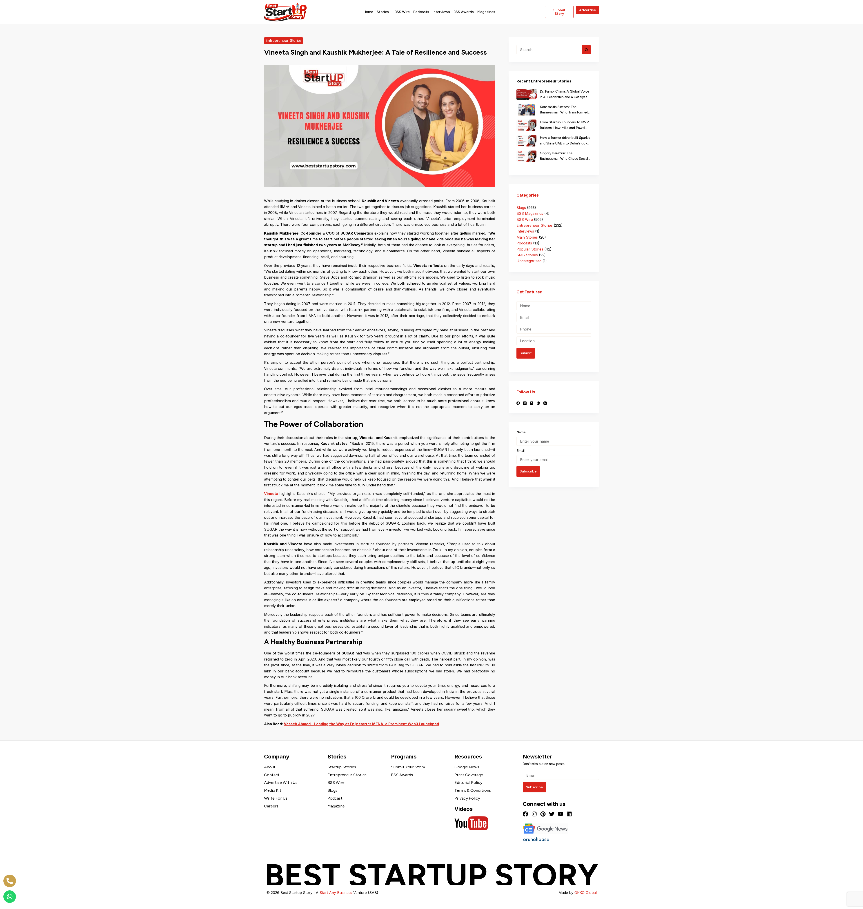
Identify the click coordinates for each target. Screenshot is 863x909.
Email (520, 450)
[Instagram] (531, 403)
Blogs (521, 207)
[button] (384, 12)
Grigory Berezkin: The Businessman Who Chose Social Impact (564, 156)
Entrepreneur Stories (283, 40)
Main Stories (527, 237)
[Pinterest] (538, 403)
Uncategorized (528, 261)
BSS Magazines (529, 213)
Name (521, 432)
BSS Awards (464, 12)
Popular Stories (529, 249)
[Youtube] (560, 814)
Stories (383, 12)
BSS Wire (402, 12)
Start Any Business (336, 892)
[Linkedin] (569, 814)
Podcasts (421, 12)
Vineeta (271, 493)
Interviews (441, 12)
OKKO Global (585, 892)
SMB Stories (527, 255)
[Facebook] (518, 403)
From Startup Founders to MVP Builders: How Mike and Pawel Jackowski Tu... (564, 125)
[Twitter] (551, 814)
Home (368, 12)
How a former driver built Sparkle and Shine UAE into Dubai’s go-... (565, 140)
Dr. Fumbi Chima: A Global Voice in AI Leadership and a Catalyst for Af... (564, 94)
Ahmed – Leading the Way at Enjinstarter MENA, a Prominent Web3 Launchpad (368, 724)
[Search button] (586, 49)
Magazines (486, 12)
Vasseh (291, 724)
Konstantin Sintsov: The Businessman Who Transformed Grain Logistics (564, 110)
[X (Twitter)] (525, 403)
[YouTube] (545, 403)
